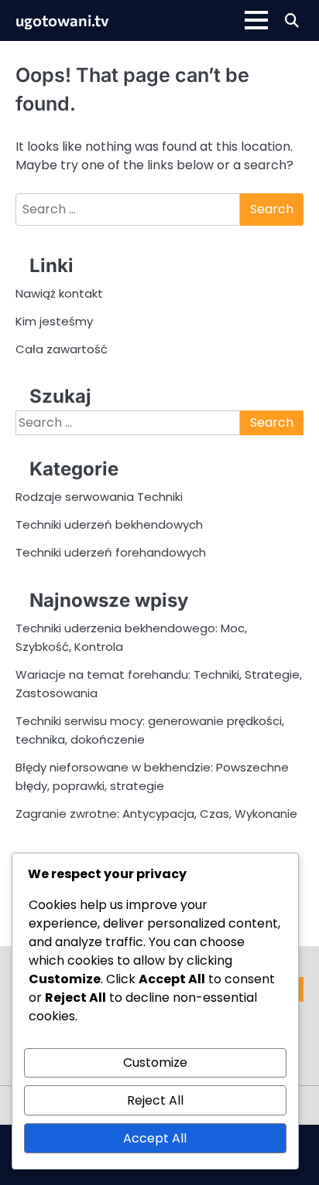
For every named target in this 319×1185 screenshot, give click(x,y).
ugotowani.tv (62, 20)
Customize (155, 1062)
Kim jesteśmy (54, 321)
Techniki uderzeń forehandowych (110, 552)
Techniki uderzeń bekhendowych (109, 524)
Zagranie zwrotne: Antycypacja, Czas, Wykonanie (156, 813)
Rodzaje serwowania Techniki (99, 497)
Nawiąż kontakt (59, 293)
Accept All (155, 1138)
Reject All (155, 1100)
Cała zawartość (61, 349)
